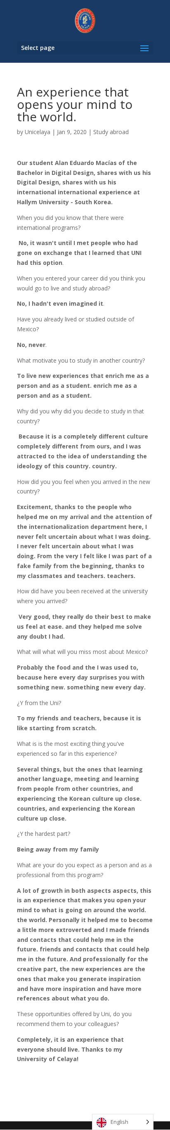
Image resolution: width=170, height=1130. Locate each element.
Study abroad (111, 132)
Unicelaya (37, 132)
